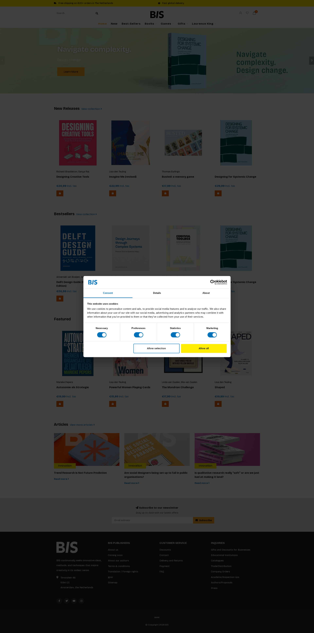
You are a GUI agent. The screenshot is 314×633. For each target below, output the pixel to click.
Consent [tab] (108, 293)
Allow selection (156, 348)
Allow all (204, 348)
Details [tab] (157, 293)
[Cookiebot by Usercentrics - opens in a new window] (212, 282)
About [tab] (206, 293)
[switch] (138, 334)
